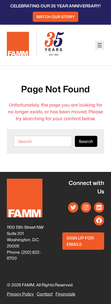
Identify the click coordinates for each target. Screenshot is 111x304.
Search (86, 141)
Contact (45, 294)
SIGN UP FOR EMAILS (80, 241)
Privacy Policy (20, 294)
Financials (65, 294)
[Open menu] (99, 45)
